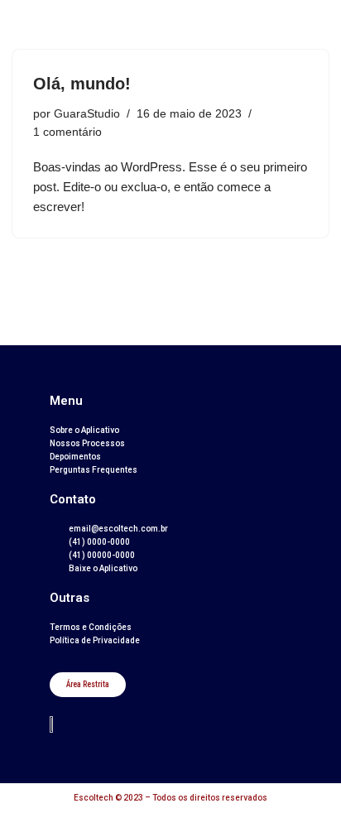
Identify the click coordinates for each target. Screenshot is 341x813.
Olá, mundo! (82, 84)
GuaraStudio (87, 114)
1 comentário (67, 132)
